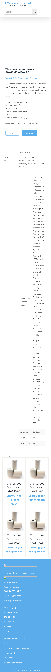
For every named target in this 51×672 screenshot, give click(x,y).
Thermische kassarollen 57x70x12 (14, 539)
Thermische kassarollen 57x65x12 (37, 487)
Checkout (7, 631)
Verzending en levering (13, 663)
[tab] (9, 152)
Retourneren (9, 658)
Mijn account (9, 621)
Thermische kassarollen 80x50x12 (37, 539)
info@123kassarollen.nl (13, 601)
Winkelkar (8, 626)
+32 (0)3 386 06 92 (14, 596)
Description (8, 152)
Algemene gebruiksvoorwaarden (17, 648)
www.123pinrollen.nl (12, 612)
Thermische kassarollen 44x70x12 (14, 487)
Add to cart (29, 133)
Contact (7, 643)
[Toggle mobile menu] (46, 3)
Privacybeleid (9, 653)
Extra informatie (8, 159)
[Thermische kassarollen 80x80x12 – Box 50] (25, 39)
